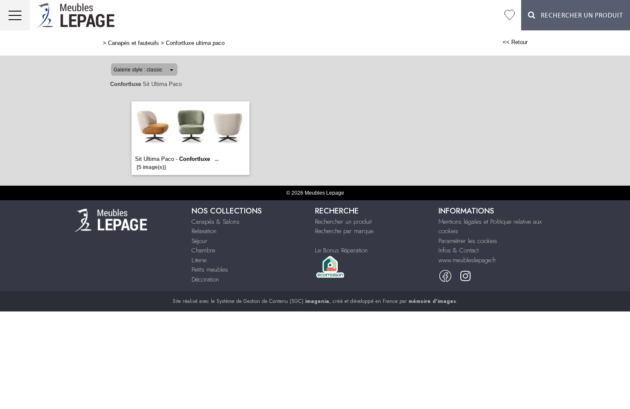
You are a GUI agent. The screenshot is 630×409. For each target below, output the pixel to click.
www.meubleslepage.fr (467, 260)
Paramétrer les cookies (467, 241)
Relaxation (204, 231)
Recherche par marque (344, 231)
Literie (199, 260)
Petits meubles (210, 269)
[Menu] (15, 15)
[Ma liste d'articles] (509, 15)
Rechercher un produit (343, 221)
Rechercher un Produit (579, 15)
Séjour (199, 241)
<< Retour (515, 42)
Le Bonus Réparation (341, 250)
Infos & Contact (458, 250)
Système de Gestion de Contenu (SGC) (272, 301)
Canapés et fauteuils (133, 43)
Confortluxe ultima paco (195, 43)
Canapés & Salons (216, 221)
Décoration (205, 279)
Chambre (203, 250)
